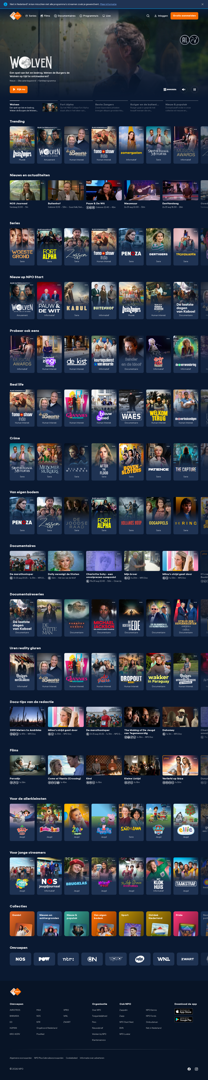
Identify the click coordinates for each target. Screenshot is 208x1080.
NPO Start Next (127, 1022)
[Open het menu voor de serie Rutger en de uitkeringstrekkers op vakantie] (195, 656)
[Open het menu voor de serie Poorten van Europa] (86, 602)
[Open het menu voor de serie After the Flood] (113, 446)
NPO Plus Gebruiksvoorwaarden (48, 1058)
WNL (65, 1016)
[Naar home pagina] (16, 16)
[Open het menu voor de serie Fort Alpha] (59, 231)
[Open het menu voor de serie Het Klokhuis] (168, 860)
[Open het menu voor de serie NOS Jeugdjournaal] (59, 860)
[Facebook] (189, 1069)
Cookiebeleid (72, 1058)
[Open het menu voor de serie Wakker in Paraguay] (168, 656)
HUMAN (13, 1028)
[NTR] (68, 959)
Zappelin (124, 1010)
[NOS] (20, 959)
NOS (39, 1016)
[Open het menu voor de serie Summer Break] (32, 860)
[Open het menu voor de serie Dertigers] (168, 231)
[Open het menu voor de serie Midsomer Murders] (59, 446)
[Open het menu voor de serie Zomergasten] (141, 129)
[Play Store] (184, 1019)
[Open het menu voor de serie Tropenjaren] (195, 231)
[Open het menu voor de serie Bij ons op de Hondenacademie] (168, 285)
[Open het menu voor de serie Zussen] (86, 231)
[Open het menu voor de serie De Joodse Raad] (86, 500)
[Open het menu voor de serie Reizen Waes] (141, 392)
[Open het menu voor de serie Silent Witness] (86, 446)
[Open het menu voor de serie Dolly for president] (168, 339)
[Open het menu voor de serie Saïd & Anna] (141, 807)
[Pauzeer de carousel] (194, 89)
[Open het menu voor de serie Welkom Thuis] (113, 860)
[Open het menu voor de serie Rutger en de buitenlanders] (32, 656)
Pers (94, 1022)
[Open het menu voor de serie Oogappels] (168, 500)
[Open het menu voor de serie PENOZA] (141, 231)
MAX (39, 1010)
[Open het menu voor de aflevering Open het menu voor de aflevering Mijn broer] (157, 554)
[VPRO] (116, 959)
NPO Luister (125, 1034)
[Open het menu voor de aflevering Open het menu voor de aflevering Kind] (119, 758)
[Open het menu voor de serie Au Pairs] (113, 656)
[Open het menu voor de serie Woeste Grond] (32, 231)
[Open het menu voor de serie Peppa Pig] (113, 807)
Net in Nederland (153, 1028)
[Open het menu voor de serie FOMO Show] (113, 129)
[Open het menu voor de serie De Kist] (86, 339)
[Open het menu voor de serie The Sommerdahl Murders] (168, 129)
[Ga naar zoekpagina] (148, 15)
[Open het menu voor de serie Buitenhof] (113, 285)
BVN (121, 1028)
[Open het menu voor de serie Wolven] (59, 129)
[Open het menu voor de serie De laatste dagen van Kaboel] (195, 285)
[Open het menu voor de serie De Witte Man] (59, 602)
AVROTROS (15, 1010)
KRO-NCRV (15, 1034)
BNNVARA (14, 1016)
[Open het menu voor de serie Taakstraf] (195, 860)
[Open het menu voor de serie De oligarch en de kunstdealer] (168, 602)
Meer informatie (108, 4)
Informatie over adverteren (92, 1058)
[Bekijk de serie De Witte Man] (49, 618)
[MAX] (140, 959)
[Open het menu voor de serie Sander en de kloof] (141, 339)
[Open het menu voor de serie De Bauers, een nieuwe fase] (86, 129)
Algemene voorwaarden (21, 1058)
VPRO (66, 1010)
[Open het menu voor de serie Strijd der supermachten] (195, 602)
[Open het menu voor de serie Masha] (59, 807)
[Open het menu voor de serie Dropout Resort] (141, 656)
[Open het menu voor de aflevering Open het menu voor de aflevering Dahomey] (195, 710)
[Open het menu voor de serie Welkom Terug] (168, 392)
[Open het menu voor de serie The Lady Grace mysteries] (141, 860)
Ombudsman (152, 1022)
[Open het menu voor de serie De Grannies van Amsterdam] (86, 392)
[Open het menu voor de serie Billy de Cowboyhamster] (32, 807)
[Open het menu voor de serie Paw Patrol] (168, 807)
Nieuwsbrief (97, 1028)
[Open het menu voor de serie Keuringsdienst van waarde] (113, 339)
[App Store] (184, 1011)
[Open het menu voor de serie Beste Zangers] (32, 129)
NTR (38, 1022)
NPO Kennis (151, 1010)
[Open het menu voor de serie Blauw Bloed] (113, 392)
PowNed (40, 1034)
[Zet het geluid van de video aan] (183, 89)
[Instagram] (196, 1069)
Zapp (122, 1016)
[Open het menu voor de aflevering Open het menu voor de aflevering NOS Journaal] (42, 183)
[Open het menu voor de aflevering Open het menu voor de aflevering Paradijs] (42, 758)
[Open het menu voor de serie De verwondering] (195, 339)
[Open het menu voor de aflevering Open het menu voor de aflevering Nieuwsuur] (157, 183)
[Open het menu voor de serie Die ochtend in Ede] (141, 602)
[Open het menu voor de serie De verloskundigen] (195, 392)
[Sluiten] (202, 4)
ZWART (67, 1022)
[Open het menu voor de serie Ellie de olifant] (195, 807)
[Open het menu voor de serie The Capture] (195, 446)
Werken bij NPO (99, 1034)
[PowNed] (44, 959)
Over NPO (96, 1010)
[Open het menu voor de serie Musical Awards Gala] (195, 129)
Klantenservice (99, 1040)
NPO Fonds (151, 1016)
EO (11, 1022)
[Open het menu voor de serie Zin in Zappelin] (86, 807)
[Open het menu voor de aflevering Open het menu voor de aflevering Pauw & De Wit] (119, 183)
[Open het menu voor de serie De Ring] (195, 500)
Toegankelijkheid (99, 1016)
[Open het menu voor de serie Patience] (168, 446)
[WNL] (164, 959)
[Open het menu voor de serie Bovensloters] (141, 446)
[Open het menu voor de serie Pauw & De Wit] (59, 285)
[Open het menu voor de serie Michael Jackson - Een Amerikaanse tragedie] (113, 602)
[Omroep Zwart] (187, 959)
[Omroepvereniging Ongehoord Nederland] (92, 959)
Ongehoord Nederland (47, 1028)
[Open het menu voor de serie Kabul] (86, 285)
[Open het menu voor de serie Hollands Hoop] (141, 500)
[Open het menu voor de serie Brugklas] (86, 860)
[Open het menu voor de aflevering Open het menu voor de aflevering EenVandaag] (195, 183)
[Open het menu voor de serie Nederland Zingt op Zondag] (59, 339)
